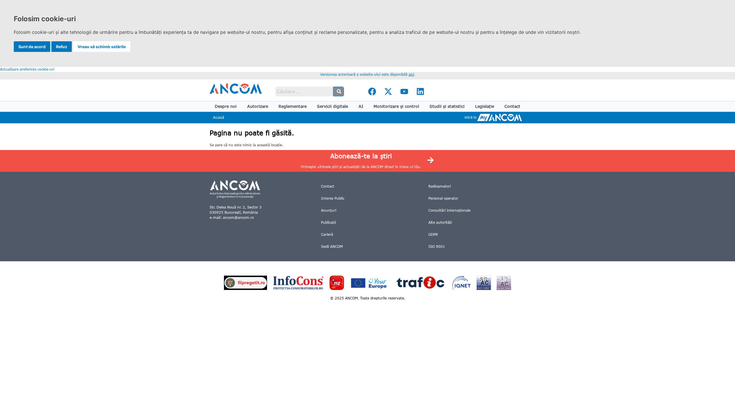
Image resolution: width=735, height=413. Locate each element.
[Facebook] (372, 91)
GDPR (433, 234)
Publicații (328, 222)
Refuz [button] (61, 46)
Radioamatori (439, 186)
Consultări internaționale (449, 210)
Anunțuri (328, 210)
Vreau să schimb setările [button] (102, 46)
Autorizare (257, 106)
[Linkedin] (420, 91)
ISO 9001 (436, 246)
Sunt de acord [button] (32, 46)
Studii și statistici (447, 106)
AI (361, 106)
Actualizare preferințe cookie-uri (27, 69)
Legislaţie (484, 106)
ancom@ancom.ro (238, 217)
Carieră (327, 234)
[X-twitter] (388, 91)
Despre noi (226, 106)
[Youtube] (404, 91)
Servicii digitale (332, 106)
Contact (512, 106)
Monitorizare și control (396, 106)
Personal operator (443, 198)
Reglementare (292, 106)
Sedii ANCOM (332, 246)
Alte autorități (440, 222)
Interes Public (332, 198)
